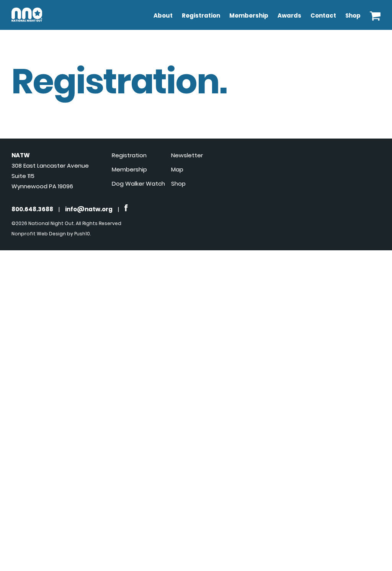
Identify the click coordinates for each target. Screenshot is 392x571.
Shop (353, 15)
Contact (323, 15)
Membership (248, 15)
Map (177, 169)
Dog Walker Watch (138, 183)
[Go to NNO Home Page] (26, 23)
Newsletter (187, 155)
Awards (289, 15)
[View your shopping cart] (375, 14)
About (163, 15)
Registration (201, 15)
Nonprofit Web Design (38, 233)
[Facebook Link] (126, 209)
